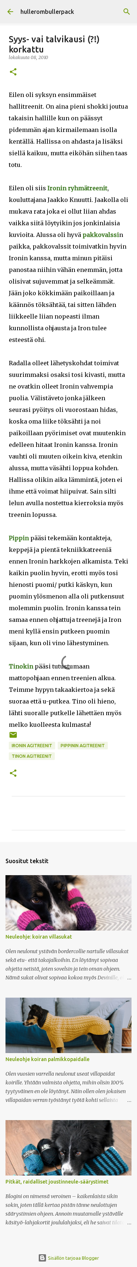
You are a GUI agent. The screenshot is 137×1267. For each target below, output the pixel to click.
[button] (13, 72)
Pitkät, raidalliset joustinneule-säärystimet (57, 1182)
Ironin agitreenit (32, 745)
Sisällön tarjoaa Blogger (73, 1257)
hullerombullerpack (47, 11)
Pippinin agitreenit (83, 745)
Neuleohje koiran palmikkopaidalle (47, 1059)
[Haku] (126, 11)
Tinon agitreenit (32, 756)
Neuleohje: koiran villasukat (38, 937)
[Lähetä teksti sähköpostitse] (13, 737)
